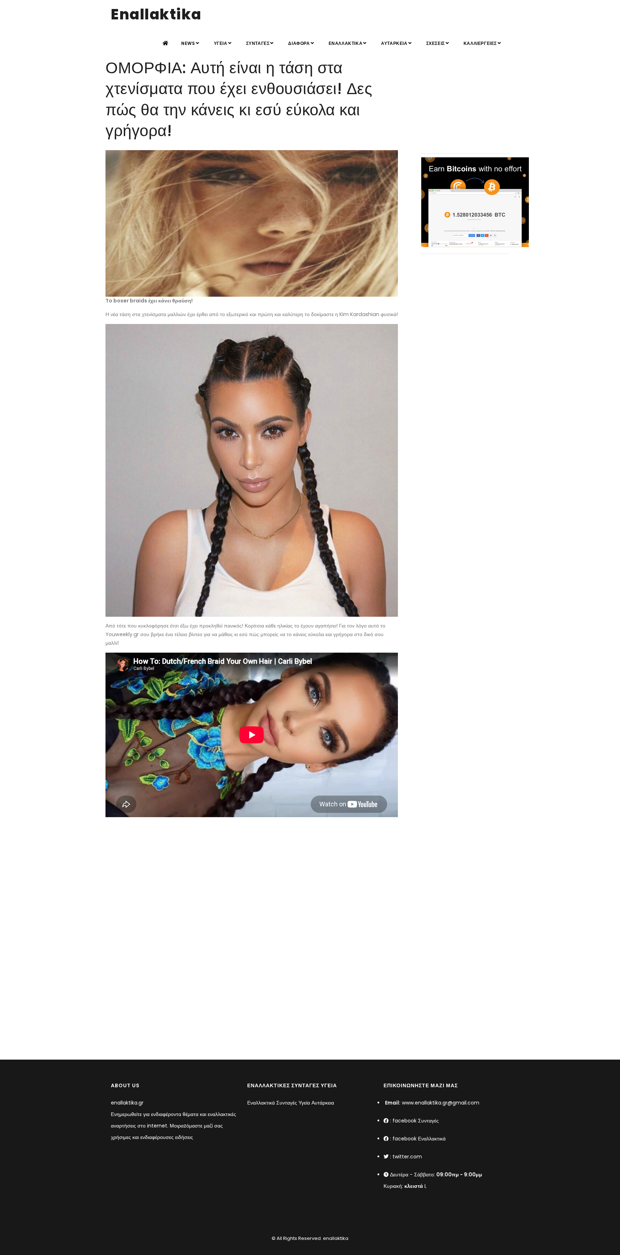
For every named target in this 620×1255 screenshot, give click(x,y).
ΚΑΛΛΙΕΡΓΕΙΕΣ (480, 43)
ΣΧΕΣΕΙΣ (435, 43)
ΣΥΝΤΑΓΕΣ (258, 43)
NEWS (188, 43)
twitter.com (407, 1156)
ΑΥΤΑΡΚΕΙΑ (394, 43)
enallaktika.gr (127, 1102)
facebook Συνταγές (416, 1120)
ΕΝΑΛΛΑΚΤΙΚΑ (346, 43)
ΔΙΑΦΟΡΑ (299, 43)
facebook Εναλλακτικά (419, 1138)
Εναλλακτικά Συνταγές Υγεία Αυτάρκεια (290, 1102)
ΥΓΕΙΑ (220, 43)
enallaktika (335, 1238)
